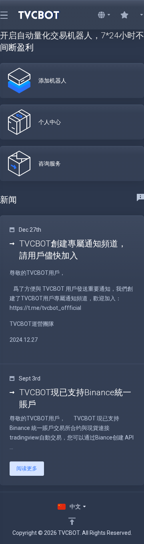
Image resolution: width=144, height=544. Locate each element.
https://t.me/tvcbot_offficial (45, 308)
